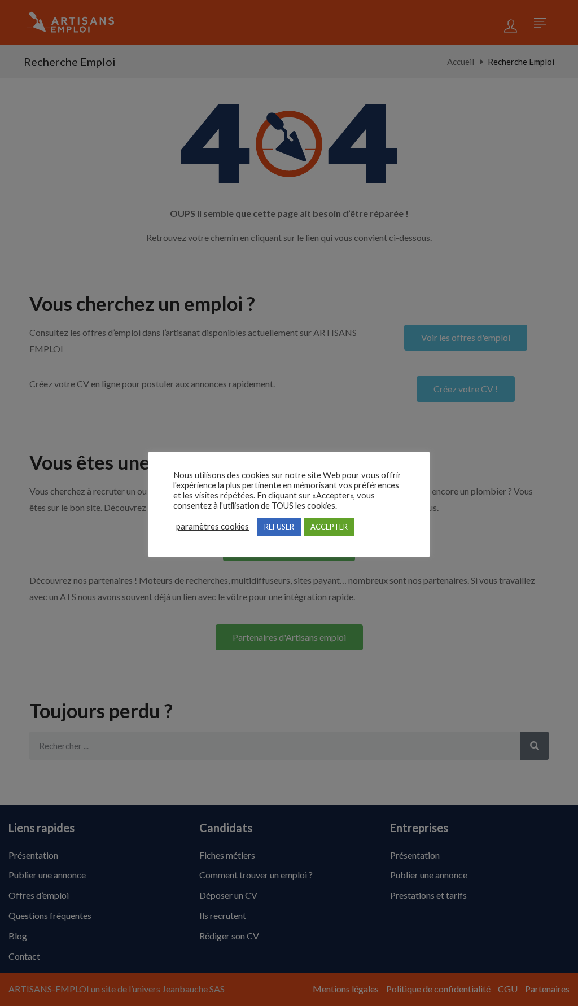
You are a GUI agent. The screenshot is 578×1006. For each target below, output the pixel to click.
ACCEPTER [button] (329, 526)
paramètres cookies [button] (212, 526)
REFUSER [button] (279, 526)
